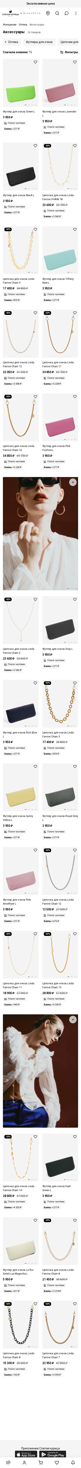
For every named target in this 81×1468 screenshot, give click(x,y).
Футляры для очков (39, 42)
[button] (66, 13)
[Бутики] (48, 13)
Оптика (13, 42)
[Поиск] (57, 13)
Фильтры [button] (71, 52)
